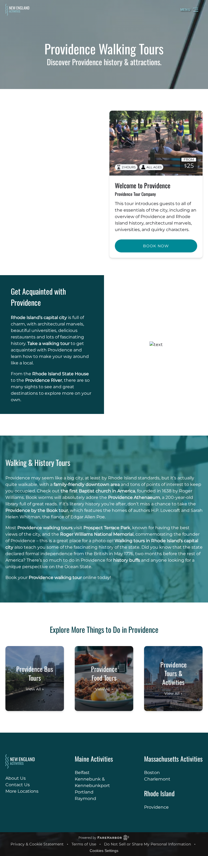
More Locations (21, 791)
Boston (152, 772)
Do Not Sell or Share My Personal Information (147, 844)
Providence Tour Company (135, 194)
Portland (84, 792)
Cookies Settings (104, 850)
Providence (156, 807)
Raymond (85, 798)
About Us (15, 778)
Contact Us (17, 784)
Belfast (82, 772)
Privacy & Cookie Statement (37, 844)
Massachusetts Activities (173, 758)
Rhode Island (159, 793)
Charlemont (157, 779)
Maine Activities (94, 758)
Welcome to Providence (142, 185)
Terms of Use (84, 844)
